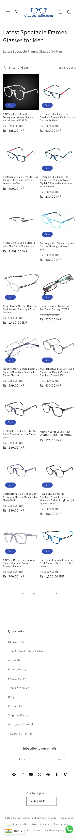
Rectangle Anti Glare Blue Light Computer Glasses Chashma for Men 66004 (20, 497)
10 (55, 594)
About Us (14, 660)
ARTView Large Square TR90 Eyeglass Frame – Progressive (56, 433)
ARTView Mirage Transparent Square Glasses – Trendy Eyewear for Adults (19, 563)
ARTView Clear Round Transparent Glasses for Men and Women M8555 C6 (18, 117)
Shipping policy (61, 824)
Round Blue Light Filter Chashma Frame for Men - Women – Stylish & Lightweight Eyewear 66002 (57, 498)
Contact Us (15, 706)
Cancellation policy (54, 830)
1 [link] (12, 594)
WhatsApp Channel (20, 724)
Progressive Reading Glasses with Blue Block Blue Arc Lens (19, 244)
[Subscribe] (59, 759)
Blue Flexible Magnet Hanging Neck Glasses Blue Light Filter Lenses (56, 563)
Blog (11, 697)
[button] (8, 11)
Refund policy (67, 817)
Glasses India (17, 642)
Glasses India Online (24, 817)
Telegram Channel (20, 733)
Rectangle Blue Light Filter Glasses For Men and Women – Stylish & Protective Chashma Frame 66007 (56, 181)
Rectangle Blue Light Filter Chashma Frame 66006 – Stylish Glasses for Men (57, 117)
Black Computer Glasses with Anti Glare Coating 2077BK (56, 307)
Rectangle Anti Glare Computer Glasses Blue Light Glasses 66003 (57, 246)
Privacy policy (20, 824)
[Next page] (66, 594)
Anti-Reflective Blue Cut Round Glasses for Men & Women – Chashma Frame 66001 (57, 372)
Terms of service (18, 688)
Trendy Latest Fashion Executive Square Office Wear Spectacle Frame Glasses (21, 372)
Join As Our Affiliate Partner (26, 651)
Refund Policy (17, 669)
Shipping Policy (18, 715)
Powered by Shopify (45, 817)
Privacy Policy (17, 678)
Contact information (29, 830)
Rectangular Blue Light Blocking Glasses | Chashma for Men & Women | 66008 (20, 180)
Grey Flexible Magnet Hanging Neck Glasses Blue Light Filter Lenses (20, 309)
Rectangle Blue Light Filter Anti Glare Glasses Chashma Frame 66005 (20, 434)
